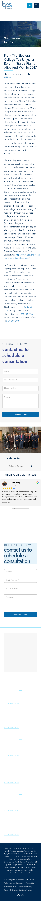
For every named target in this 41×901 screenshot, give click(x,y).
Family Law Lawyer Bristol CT (24, 870)
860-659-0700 (12, 749)
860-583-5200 (12, 321)
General (7, 77)
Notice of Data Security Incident (22, 890)
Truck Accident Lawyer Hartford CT (21, 859)
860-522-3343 (27, 314)
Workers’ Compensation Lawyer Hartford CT (20, 848)
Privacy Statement (25, 886)
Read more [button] (6, 503)
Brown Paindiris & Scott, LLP (21, 879)
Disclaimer (19, 883)
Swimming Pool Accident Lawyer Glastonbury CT (20, 862)
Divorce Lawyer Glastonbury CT (20, 873)
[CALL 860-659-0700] (29, 5)
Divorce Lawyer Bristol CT (15, 865)
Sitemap (6, 890)
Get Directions (11, 703)
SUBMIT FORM (20, 414)
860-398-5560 (12, 700)
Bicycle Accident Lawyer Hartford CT (17, 851)
